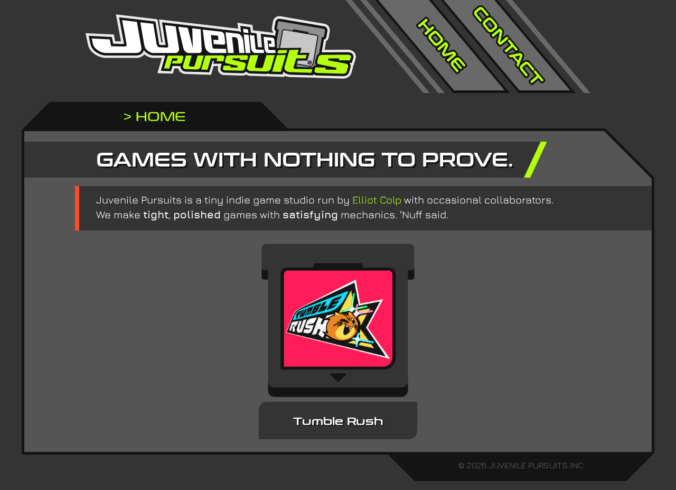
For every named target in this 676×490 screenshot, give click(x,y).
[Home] (442, 46)
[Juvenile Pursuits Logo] (221, 46)
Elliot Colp (376, 199)
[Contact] (508, 46)
